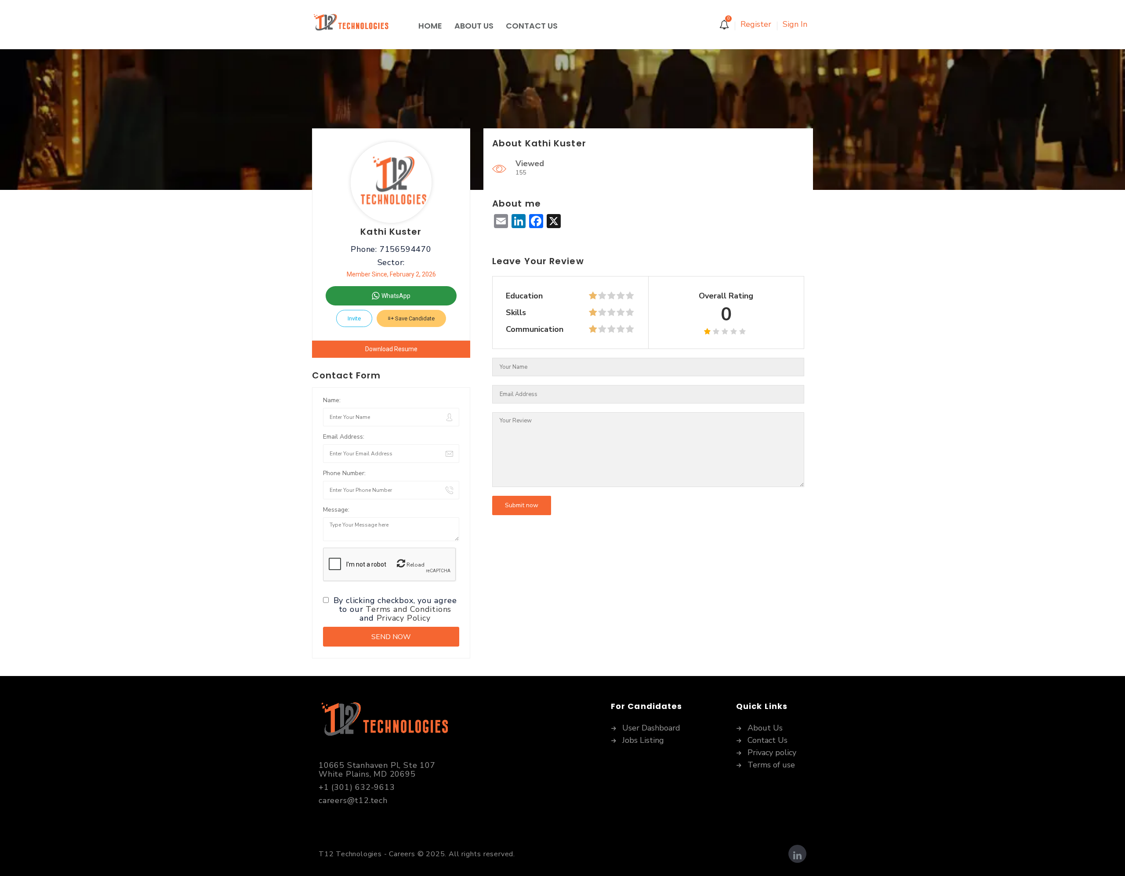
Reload (415, 564)
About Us (765, 728)
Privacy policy (772, 753)
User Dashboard (651, 728)
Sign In (795, 24)
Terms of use (771, 765)
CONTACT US (532, 25)
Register (755, 24)
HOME (430, 25)
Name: (332, 400)
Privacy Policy (404, 618)
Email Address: (343, 437)
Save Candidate (414, 318)
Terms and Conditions (408, 609)
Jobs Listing (643, 740)
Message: (336, 509)
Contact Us (768, 740)
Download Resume (391, 349)
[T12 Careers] (362, 26)
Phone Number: (344, 473)
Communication (534, 329)
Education (524, 296)
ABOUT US (474, 25)
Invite (354, 318)
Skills (516, 312)
